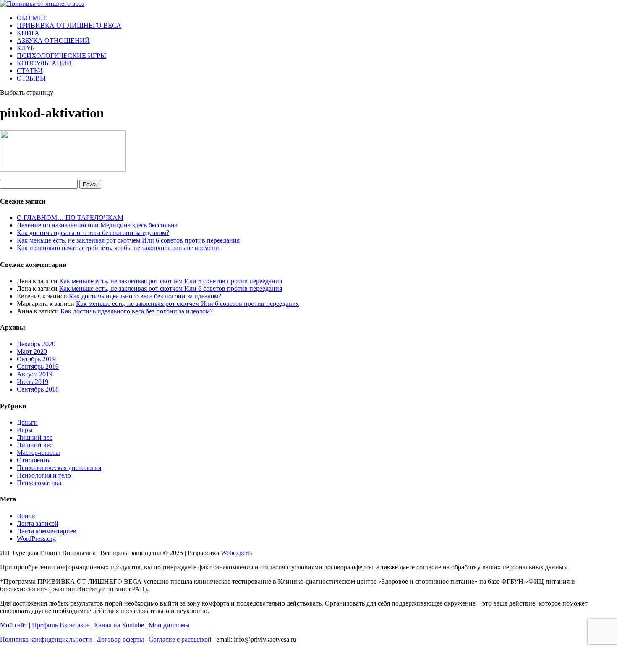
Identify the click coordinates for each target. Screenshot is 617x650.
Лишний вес (34, 437)
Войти (26, 515)
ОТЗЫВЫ (31, 78)
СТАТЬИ (30, 70)
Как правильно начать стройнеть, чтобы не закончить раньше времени (118, 247)
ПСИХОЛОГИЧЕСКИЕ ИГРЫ (61, 55)
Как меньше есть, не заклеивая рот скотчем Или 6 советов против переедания (128, 240)
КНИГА (28, 33)
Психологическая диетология (59, 467)
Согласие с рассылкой (180, 639)
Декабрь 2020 (36, 343)
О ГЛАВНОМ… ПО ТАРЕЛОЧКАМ (70, 217)
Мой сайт (13, 625)
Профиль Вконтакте (60, 625)
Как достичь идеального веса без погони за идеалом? (93, 232)
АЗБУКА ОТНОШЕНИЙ (53, 40)
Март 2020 (32, 351)
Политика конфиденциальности (46, 639)
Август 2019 (34, 374)
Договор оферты (120, 639)
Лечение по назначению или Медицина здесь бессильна (97, 225)
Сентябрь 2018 (38, 389)
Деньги (27, 422)
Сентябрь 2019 (38, 366)
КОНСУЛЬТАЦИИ (44, 63)
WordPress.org (36, 538)
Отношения (33, 460)
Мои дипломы (169, 625)
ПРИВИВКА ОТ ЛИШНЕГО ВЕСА (69, 25)
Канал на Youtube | (121, 625)
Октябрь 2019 (36, 359)
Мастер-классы (38, 452)
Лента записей (37, 523)
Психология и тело (44, 475)
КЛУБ (25, 48)
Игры (25, 429)
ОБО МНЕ (32, 17)
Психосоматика (39, 482)
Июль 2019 (32, 381)
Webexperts (236, 552)
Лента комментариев (46, 531)
